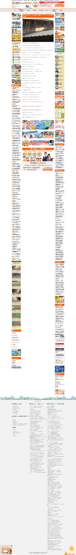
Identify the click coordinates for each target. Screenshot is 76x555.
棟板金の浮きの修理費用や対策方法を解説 (16, 102)
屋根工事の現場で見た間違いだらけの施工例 (59, 243)
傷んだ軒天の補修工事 (51, 502)
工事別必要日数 (58, 220)
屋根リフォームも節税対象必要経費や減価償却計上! (60, 332)
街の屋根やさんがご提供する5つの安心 (21, 10)
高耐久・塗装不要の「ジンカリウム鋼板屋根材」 (54, 492)
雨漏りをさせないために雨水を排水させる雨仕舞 (16, 179)
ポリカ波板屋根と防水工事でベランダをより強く (60, 314)
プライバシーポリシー (16, 342)
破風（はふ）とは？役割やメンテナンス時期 (16, 259)
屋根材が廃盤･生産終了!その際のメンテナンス (16, 208)
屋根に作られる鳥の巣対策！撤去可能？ (60, 321)
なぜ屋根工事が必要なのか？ (60, 173)
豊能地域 (14, 362)
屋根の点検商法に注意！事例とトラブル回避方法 (60, 282)
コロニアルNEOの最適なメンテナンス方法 (60, 214)
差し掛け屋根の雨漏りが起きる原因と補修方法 (16, 168)
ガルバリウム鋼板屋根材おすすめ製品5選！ (60, 160)
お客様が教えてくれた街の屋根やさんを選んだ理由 (20, 423)
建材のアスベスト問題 (16, 190)
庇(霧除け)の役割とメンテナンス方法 (16, 145)
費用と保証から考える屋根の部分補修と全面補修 (37, 446)
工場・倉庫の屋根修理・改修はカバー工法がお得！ (60, 312)
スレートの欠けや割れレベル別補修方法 (59, 196)
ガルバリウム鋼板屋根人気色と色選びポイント (60, 158)
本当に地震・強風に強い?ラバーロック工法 (17, 155)
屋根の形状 (14, 161)
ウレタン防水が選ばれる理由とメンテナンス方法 (16, 118)
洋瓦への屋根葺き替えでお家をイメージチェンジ (16, 211)
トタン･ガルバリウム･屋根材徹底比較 (16, 217)
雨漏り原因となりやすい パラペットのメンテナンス (37, 454)
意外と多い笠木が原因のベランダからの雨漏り (16, 111)
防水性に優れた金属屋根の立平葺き (53, 522)
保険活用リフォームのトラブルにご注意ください (60, 292)
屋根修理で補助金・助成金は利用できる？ (59, 259)
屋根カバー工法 (61, 60)
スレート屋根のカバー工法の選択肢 (60, 193)
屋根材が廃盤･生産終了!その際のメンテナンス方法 (55, 462)
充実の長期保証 (15, 412)
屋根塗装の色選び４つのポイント (59, 245)
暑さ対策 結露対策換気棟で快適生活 (16, 173)
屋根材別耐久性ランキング (15, 201)
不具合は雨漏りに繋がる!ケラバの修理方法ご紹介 (17, 108)
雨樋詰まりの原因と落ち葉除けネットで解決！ (60, 318)
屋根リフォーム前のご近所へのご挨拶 (59, 269)
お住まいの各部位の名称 (51, 466)
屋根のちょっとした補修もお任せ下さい (35, 413)
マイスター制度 (15, 413)
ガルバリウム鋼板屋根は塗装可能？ (60, 153)
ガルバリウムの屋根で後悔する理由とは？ (16, 219)
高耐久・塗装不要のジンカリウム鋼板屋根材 (16, 227)
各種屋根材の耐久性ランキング (52, 515)
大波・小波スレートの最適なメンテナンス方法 (16, 143)
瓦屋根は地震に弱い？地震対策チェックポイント (60, 238)
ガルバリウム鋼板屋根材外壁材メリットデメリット (60, 165)
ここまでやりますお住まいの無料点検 (54, 10)
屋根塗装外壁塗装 (60, 84)
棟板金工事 (61, 79)
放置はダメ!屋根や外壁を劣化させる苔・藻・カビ (17, 206)
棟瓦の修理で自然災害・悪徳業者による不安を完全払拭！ (56, 465)
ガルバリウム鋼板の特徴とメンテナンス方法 (16, 224)
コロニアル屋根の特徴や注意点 (59, 198)
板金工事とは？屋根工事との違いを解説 (16, 99)
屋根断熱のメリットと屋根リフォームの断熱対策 (16, 249)
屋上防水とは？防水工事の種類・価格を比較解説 (16, 128)
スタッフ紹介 (15, 335)
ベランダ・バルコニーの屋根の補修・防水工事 (36, 427)
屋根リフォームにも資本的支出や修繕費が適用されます (38, 445)
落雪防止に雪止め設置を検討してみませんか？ (36, 459)
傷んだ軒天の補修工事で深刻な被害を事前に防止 (16, 113)
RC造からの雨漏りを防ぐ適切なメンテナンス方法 (17, 237)
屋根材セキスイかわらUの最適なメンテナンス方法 (60, 212)
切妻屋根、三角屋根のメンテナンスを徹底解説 (16, 166)
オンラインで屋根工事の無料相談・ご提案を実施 (60, 264)
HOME (23, 13)
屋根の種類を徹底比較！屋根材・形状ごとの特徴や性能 (55, 438)
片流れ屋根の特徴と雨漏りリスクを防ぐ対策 (16, 164)
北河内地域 (14, 365)
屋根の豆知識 (15, 196)
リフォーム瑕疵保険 (15, 411)
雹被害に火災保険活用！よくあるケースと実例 (60, 257)
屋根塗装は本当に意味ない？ (15, 94)
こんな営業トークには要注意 (59, 278)
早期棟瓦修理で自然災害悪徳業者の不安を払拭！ (16, 140)
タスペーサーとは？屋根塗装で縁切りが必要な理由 (55, 458)
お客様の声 (34, 10)
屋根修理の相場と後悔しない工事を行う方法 (59, 177)
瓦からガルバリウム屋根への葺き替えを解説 (60, 151)
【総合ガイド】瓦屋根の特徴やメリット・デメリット (55, 437)
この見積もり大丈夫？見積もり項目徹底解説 (59, 274)
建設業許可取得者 (15, 337)
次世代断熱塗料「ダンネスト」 (58, 247)
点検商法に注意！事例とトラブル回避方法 (36, 416)
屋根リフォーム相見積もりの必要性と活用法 (36, 441)
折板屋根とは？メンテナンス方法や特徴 (60, 202)
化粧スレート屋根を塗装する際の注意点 (59, 207)
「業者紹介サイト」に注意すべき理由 (59, 294)
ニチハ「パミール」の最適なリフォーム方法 (54, 417)
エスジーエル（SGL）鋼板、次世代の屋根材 (54, 521)
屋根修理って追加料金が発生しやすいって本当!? (60, 287)
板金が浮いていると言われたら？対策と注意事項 (60, 285)
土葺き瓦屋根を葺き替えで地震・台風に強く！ (16, 138)
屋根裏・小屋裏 (15, 170)
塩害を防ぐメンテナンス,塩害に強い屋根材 (17, 203)
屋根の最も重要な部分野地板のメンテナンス (16, 194)
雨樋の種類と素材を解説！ (34, 468)
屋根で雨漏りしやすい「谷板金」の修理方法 (16, 182)
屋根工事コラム (27, 13)
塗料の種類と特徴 (59, 340)
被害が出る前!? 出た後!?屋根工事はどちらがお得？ (60, 276)
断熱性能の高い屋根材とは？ (15, 246)
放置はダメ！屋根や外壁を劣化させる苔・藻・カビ (55, 529)
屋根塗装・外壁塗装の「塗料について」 (53, 412)
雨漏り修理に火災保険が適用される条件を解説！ (60, 254)
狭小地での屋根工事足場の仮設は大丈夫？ (59, 216)
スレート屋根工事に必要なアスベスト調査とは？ (16, 254)
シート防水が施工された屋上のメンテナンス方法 (16, 121)
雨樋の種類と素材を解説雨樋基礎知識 (16, 251)
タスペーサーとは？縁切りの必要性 (16, 116)
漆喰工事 (60, 64)
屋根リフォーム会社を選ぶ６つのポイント (60, 222)
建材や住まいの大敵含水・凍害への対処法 (16, 175)
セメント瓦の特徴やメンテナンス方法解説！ (16, 133)
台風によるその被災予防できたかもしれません (60, 227)
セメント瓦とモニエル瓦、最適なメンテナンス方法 (55, 448)
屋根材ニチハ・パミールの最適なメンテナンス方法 (60, 209)
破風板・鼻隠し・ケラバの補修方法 (53, 452)
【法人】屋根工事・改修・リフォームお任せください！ (38, 434)
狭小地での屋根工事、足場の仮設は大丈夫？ (54, 422)
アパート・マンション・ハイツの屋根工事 (36, 431)
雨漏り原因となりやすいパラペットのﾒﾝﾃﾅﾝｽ (16, 123)
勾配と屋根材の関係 (16, 177)
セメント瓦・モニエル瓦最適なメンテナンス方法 (16, 136)
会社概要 (60, 10)
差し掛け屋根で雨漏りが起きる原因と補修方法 (54, 535)
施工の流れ (41, 10)
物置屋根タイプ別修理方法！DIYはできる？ (59, 307)
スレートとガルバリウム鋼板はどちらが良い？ (60, 147)
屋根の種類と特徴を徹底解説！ (16, 88)
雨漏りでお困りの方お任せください (35, 412)
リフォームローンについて (34, 444)
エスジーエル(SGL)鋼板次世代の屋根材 (16, 222)
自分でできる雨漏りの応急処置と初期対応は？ (60, 252)
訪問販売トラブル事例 (59, 280)
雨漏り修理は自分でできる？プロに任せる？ (16, 97)
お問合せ (14, 344)
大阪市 (14, 363)
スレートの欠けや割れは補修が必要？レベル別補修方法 (55, 443)
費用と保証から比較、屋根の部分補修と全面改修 (60, 182)
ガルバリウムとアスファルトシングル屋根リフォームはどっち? (17, 214)
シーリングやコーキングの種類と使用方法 (16, 148)
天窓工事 (60, 87)
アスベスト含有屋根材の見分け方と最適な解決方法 (55, 487)
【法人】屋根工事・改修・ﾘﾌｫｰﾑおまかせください (60, 329)
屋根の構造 (49, 467)
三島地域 (14, 360)
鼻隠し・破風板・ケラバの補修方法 (16, 106)
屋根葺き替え (61, 56)
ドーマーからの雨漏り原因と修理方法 (16, 241)
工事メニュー (47, 10)
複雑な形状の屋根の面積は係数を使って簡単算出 (54, 474)
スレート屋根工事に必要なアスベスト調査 (53, 488)
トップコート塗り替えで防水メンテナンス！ (16, 256)
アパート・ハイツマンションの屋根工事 (59, 325)
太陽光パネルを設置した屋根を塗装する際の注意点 (37, 469)
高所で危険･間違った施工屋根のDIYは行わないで (17, 229)
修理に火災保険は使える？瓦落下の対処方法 (60, 231)
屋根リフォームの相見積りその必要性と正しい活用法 (60, 267)
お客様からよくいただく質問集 (52, 414)
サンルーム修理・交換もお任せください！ (60, 309)
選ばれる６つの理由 (15, 407)
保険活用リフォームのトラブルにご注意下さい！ (54, 525)
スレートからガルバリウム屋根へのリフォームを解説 (60, 149)
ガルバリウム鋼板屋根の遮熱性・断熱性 (60, 156)
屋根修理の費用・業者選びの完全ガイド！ (16, 92)
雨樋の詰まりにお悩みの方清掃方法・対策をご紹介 (60, 316)
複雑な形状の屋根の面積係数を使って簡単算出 (16, 159)
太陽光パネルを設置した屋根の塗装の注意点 (60, 205)
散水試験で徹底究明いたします (34, 422)
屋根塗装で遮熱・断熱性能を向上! (59, 250)
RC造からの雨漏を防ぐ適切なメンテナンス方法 (54, 493)
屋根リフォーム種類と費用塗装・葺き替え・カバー (60, 191)
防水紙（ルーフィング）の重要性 (52, 511)
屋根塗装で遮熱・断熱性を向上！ (52, 479)
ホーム (15, 10)
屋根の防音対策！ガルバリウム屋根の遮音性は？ (60, 167)
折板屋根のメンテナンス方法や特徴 (53, 446)
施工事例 (28, 10)
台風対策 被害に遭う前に (33, 423)
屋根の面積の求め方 (16, 157)
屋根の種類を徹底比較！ (58, 189)
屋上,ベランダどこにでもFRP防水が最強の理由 (17, 126)
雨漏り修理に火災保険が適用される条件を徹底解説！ (55, 549)
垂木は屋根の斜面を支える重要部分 (35, 449)
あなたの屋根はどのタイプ (51, 408)
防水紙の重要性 (15, 192)
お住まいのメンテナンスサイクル (52, 506)
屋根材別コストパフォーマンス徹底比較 (16, 198)
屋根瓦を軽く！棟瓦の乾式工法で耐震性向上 (59, 236)
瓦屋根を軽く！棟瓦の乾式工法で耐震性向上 (54, 483)
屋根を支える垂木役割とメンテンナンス (16, 232)
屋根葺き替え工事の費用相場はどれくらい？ (60, 180)
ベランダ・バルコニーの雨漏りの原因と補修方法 (16, 131)
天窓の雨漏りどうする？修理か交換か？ (16, 244)
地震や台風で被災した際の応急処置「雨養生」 (16, 153)
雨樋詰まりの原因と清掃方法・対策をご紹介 (36, 464)
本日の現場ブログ (15, 422)
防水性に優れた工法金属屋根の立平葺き (16, 150)
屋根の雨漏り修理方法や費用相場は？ (16, 234)
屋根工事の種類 (59, 53)
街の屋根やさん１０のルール (17, 408)
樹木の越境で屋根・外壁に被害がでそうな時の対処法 (60, 289)
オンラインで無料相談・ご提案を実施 (35, 407)
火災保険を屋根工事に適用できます (35, 426)
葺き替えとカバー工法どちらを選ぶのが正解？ (60, 186)
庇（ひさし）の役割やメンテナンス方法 (16, 239)
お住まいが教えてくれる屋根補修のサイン (60, 184)
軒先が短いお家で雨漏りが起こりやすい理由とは (16, 186)
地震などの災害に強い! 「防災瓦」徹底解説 (59, 241)
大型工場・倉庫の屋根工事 (34, 430)
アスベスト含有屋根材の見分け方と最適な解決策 (16, 188)
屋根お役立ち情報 (59, 224)
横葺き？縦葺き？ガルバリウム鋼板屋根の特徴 (60, 163)
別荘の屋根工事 (58, 327)
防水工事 (60, 72)
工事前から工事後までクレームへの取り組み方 (60, 271)
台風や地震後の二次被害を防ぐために (60, 234)
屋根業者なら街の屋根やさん (17, 432)
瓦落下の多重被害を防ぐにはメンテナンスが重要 (60, 229)
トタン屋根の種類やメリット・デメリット (59, 200)
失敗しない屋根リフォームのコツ (59, 175)
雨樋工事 (60, 68)
